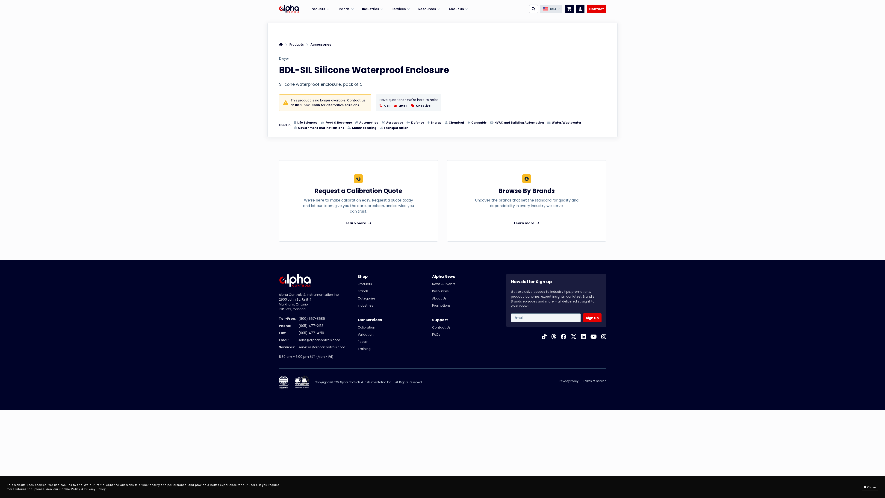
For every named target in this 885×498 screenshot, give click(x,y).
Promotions (441, 305)
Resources (440, 291)
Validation (366, 334)
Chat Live (423, 106)
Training (364, 349)
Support (440, 320)
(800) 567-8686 (311, 318)
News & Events (443, 284)
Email (402, 105)
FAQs (436, 334)
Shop (363, 276)
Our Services (370, 320)
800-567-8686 (307, 105)
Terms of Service (594, 381)
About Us (439, 298)
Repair (363, 341)
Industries (365, 305)
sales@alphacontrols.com (319, 340)
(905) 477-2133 (310, 325)
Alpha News (443, 276)
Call (387, 105)
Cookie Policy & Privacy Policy (82, 489)
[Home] (289, 9)
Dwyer (284, 58)
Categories (366, 298)
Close (871, 487)
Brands (363, 291)
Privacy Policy (569, 381)
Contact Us (441, 327)
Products (296, 44)
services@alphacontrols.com (321, 347)
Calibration (366, 327)
